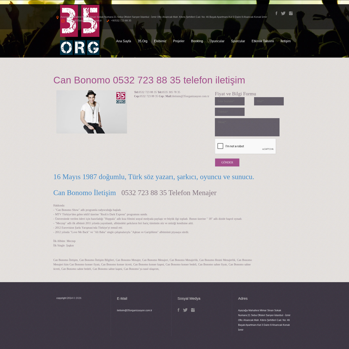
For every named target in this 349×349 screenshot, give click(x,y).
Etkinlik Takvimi (263, 41)
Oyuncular (217, 41)
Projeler (178, 41)
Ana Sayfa (123, 41)
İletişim (286, 41)
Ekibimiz (160, 41)
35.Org (142, 41)
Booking (197, 41)
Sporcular (238, 41)
